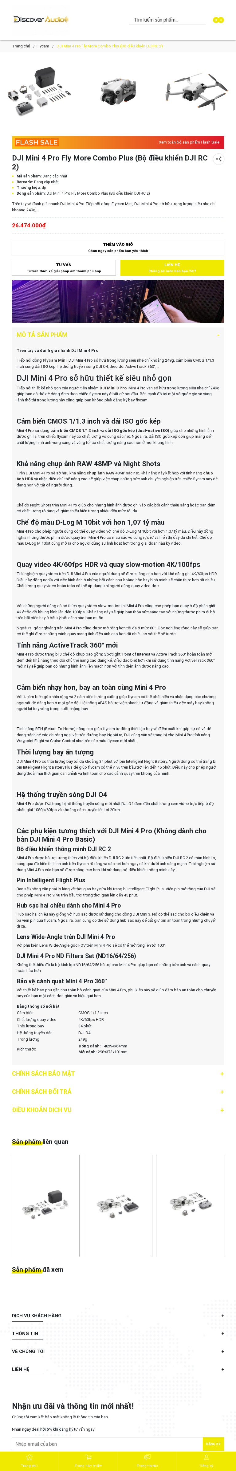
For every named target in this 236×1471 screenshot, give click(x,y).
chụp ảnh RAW (100, 473)
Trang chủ (21, 46)
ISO (44, 366)
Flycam (43, 46)
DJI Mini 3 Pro (113, 388)
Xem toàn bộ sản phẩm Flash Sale (189, 142)
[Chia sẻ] (218, 159)
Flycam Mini (55, 360)
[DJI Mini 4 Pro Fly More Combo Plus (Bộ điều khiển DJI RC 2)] (39, 91)
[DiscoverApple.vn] (44, 20)
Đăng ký (213, 1444)
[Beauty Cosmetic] (118, 301)
